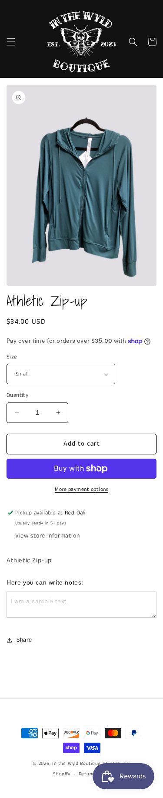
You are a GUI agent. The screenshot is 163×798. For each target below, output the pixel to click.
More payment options (81, 489)
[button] (10, 41)
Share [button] (24, 640)
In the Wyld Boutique (76, 763)
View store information (47, 535)
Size (12, 357)
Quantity (17, 395)
